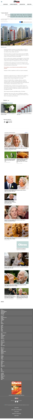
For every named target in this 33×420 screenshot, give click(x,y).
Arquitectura (29, 4)
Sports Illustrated (3, 332)
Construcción (5, 4)
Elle (1, 368)
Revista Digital (2, 338)
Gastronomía (2, 374)
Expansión (2, 315)
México (1, 326)
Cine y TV (2, 343)
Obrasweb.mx (17, 401)
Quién (2, 360)
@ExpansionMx (10, 122)
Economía (2, 318)
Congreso (2, 327)
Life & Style (2, 340)
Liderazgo (2, 357)
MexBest (2, 373)
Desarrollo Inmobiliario (13, 4)
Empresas (2, 316)
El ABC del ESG (2, 353)
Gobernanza (2, 349)
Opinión (2, 330)
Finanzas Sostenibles (3, 351)
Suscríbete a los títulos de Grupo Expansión (16, 395)
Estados (2, 329)
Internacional (2, 319)
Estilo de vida (2, 371)
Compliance (16, 411)
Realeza (2, 362)
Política (2, 325)
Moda (1, 369)
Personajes (2, 376)
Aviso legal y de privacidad (16, 409)
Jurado (1, 379)
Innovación (2, 352)
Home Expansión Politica (4, 317)
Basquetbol (2, 336)
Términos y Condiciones (16, 413)
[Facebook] (20, 22)
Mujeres (2, 322)
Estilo (1, 341)
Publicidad (16, 407)
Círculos (2, 363)
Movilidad (2, 350)
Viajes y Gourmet (3, 345)
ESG (1, 321)
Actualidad (2, 356)
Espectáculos (2, 361)
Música (1, 344)
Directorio (16, 415)
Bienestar (2, 377)
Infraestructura (22, 4)
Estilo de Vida (2, 378)
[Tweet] (22, 22)
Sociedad (2, 331)
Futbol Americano (3, 335)
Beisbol (2, 334)
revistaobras (15, 401)
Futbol (1, 333)
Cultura (2, 366)
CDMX (1, 328)
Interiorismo (2, 314)
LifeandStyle (2, 323)
